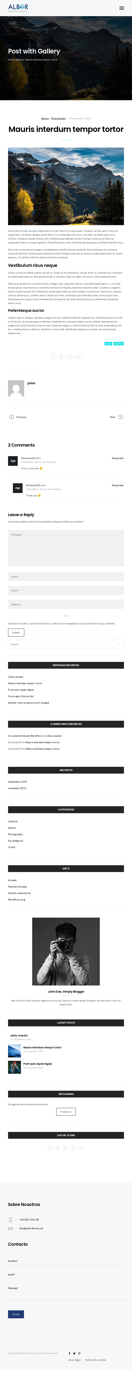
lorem (108, 343)
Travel (11, 847)
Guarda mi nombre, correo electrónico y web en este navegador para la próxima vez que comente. (61, 623)
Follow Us (66, 1111)
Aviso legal (74, 1359)
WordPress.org (16, 899)
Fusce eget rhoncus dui (21, 696)
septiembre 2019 (17, 781)
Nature (20, 59)
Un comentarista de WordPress (25, 735)
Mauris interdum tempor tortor (25, 683)
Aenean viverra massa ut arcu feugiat (28, 702)
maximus (118, 343)
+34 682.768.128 (29, 1219)
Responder (118, 458)
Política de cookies (95, 1359)
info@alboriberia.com (31, 1228)
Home (11, 59)
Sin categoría (15, 840)
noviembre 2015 (17, 788)
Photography (58, 118)
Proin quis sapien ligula (21, 689)
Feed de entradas (17, 886)
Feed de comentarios (19, 893)
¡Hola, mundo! (16, 676)
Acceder (12, 880)
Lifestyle (13, 821)
